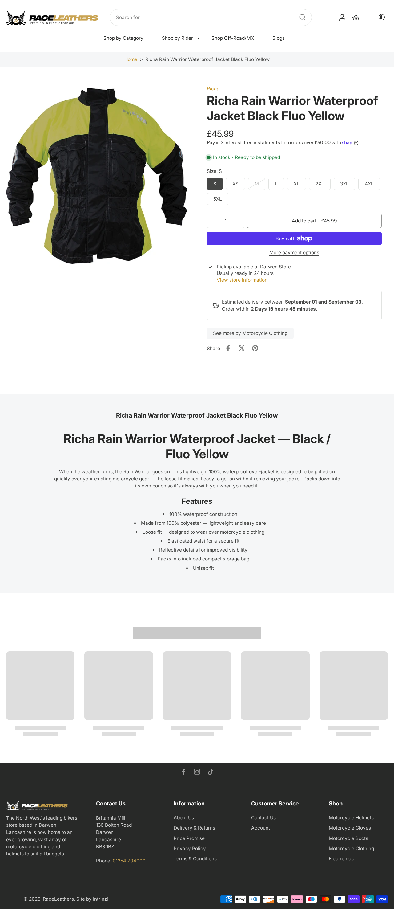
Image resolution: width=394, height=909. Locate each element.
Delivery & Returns (194, 828)
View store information (242, 280)
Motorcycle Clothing (351, 848)
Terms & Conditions (195, 859)
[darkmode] (377, 17)
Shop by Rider (177, 38)
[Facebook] (183, 772)
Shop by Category (123, 38)
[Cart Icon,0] (355, 17)
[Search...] (302, 17)
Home (130, 59)
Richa (213, 89)
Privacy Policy (190, 848)
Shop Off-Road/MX (232, 38)
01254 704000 (129, 861)
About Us (184, 818)
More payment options (294, 252)
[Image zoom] (96, 176)
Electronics (341, 859)
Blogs (278, 38)
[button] (314, 221)
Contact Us (263, 818)
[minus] (213, 221)
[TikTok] (210, 772)
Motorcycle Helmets (351, 818)
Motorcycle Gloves (350, 828)
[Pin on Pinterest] (255, 348)
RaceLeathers (58, 899)
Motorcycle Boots (348, 838)
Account (260, 828)
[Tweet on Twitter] (241, 348)
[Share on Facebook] (228, 348)
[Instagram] (197, 772)
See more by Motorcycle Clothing (250, 333)
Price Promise (189, 838)
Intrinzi (100, 899)
